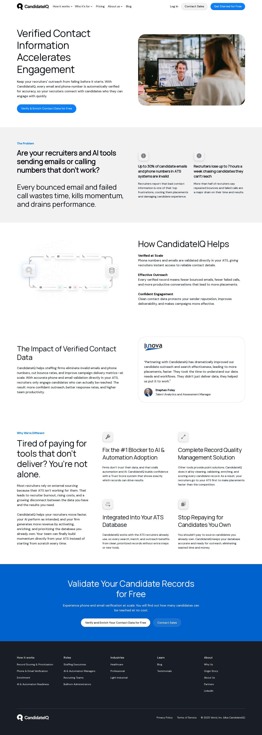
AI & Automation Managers (79, 671)
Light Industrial (119, 677)
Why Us (208, 664)
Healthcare (117, 664)
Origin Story (211, 671)
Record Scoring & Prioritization (35, 664)
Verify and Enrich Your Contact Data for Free (115, 623)
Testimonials (164, 671)
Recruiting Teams (74, 677)
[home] (33, 6)
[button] (63, 6)
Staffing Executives (75, 664)
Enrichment (23, 677)
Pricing (100, 6)
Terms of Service (187, 717)
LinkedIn (208, 690)
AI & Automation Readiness (33, 684)
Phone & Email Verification (32, 671)
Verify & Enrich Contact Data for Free (46, 108)
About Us (209, 677)
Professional (118, 671)
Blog (129, 6)
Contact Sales (194, 6)
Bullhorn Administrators (77, 684)
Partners (209, 684)
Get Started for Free (228, 6)
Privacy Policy (165, 717)
